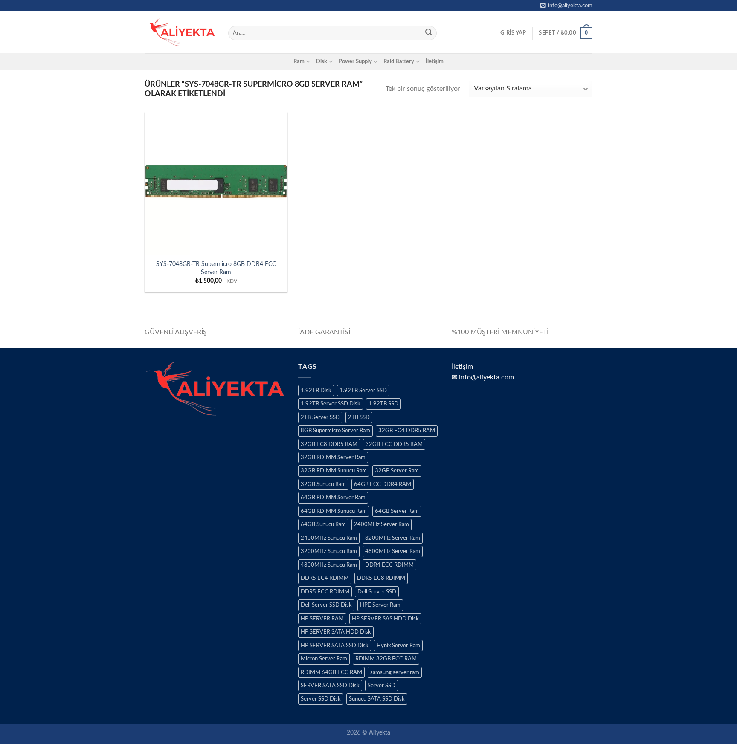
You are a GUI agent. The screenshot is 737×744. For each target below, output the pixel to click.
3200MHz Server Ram (392, 538)
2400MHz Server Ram (381, 524)
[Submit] (428, 33)
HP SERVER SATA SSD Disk (334, 645)
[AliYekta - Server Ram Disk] (180, 32)
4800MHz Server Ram (392, 551)
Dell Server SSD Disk (326, 605)
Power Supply (355, 61)
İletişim (435, 61)
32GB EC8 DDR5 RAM (329, 444)
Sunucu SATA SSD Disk (377, 698)
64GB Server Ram (397, 511)
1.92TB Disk (316, 390)
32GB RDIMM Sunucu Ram (334, 470)
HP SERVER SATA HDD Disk (336, 631)
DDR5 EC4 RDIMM (325, 578)
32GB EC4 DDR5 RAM (406, 430)
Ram (299, 61)
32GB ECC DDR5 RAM (394, 444)
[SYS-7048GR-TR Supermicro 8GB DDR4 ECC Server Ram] (216, 183)
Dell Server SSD (376, 591)
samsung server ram (394, 672)
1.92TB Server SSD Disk (330, 403)
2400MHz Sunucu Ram (329, 538)
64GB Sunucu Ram (323, 524)
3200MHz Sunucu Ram (329, 551)
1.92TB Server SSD (363, 390)
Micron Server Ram (324, 658)
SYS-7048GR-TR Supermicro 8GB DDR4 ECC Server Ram (216, 268)
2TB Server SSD (320, 417)
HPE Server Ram (380, 605)
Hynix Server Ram (398, 645)
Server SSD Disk (321, 698)
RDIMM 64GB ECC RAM (331, 672)
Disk (321, 61)
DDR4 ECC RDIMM (389, 564)
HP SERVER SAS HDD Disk (385, 618)
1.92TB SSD (383, 403)
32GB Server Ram (397, 470)
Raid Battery (398, 61)
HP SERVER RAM (322, 618)
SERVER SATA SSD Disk (330, 685)
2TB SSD (359, 417)
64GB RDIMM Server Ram (333, 497)
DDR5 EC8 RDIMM (381, 578)
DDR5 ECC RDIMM (325, 591)
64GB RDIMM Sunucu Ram (334, 511)
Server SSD (381, 685)
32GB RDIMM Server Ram (333, 457)
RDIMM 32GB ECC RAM (386, 658)
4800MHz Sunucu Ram (329, 564)
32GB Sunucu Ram (323, 484)
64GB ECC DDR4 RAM (382, 484)
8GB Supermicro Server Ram (335, 430)
